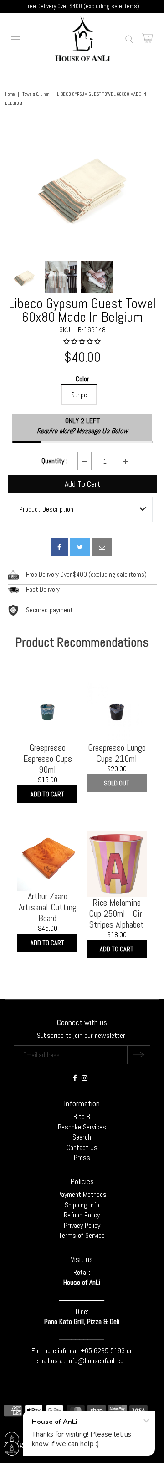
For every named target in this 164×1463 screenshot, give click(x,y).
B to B (81, 1116)
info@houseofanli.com (97, 1360)
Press (82, 1157)
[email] (102, 547)
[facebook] (59, 547)
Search (81, 1137)
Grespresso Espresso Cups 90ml (47, 758)
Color (82, 379)
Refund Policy (82, 1215)
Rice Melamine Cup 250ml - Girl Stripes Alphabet (116, 913)
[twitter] (80, 547)
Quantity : (54, 461)
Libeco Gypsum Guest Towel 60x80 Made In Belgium (82, 310)
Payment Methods (82, 1194)
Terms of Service (82, 1235)
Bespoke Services (82, 1127)
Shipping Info (82, 1205)
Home (10, 94)
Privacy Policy (82, 1225)
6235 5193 (110, 1350)
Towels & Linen (35, 94)
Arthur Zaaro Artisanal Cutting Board (48, 907)
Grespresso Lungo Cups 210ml (117, 753)
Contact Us (82, 1147)
